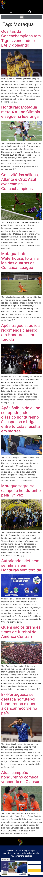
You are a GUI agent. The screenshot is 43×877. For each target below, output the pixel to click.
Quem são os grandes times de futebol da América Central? (21, 632)
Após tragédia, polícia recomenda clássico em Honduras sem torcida (20, 332)
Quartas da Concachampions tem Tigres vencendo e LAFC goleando (21, 38)
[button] (11, 12)
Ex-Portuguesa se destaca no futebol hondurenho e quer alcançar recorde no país (19, 703)
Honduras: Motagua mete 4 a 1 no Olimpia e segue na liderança (20, 112)
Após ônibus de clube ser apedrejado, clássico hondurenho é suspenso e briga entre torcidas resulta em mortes (20, 419)
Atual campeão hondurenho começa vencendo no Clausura (21, 777)
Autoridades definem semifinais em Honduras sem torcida (21, 565)
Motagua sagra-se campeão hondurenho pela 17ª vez (21, 490)
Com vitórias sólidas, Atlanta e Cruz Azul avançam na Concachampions (20, 181)
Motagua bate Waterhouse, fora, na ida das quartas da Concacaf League (20, 260)
